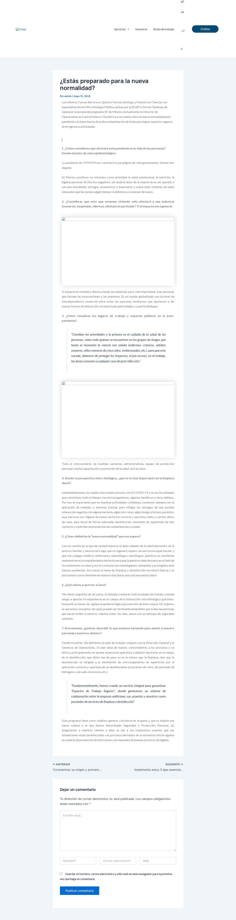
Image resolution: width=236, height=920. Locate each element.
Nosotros (141, 29)
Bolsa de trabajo (163, 29)
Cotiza (205, 29)
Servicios (120, 29)
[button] (127, 29)
